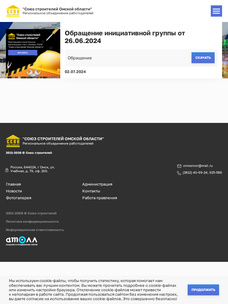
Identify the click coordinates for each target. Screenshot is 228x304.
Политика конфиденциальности (32, 221)
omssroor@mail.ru (198, 165)
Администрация (97, 184)
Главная (13, 184)
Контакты (91, 191)
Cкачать (203, 57)
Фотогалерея (18, 198)
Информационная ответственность (35, 230)
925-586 (215, 172)
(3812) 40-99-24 (195, 172)
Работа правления (99, 198)
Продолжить (203, 290)
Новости (14, 191)
